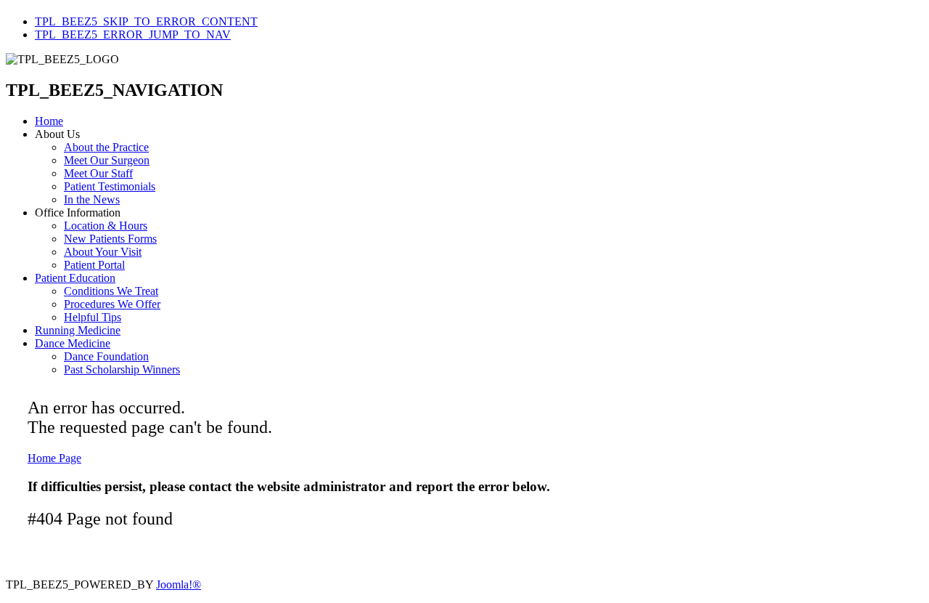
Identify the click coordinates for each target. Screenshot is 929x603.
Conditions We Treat (111, 291)
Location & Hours (105, 225)
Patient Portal (94, 265)
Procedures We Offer (112, 304)
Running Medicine (77, 330)
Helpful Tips (92, 317)
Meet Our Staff (98, 173)
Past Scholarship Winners (122, 369)
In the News (92, 199)
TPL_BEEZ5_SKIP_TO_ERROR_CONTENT (146, 21)
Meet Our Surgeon (107, 160)
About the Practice (106, 147)
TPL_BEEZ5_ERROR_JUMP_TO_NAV (133, 34)
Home (49, 121)
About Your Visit (103, 252)
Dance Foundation (106, 356)
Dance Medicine (72, 343)
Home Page (54, 458)
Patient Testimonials (109, 186)
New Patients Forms (110, 238)
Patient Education (75, 278)
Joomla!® (178, 584)
